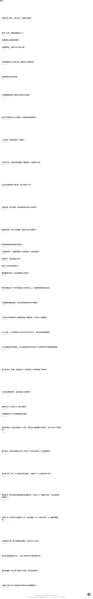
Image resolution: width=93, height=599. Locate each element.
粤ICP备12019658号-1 (33, 597)
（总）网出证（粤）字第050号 (57, 597)
